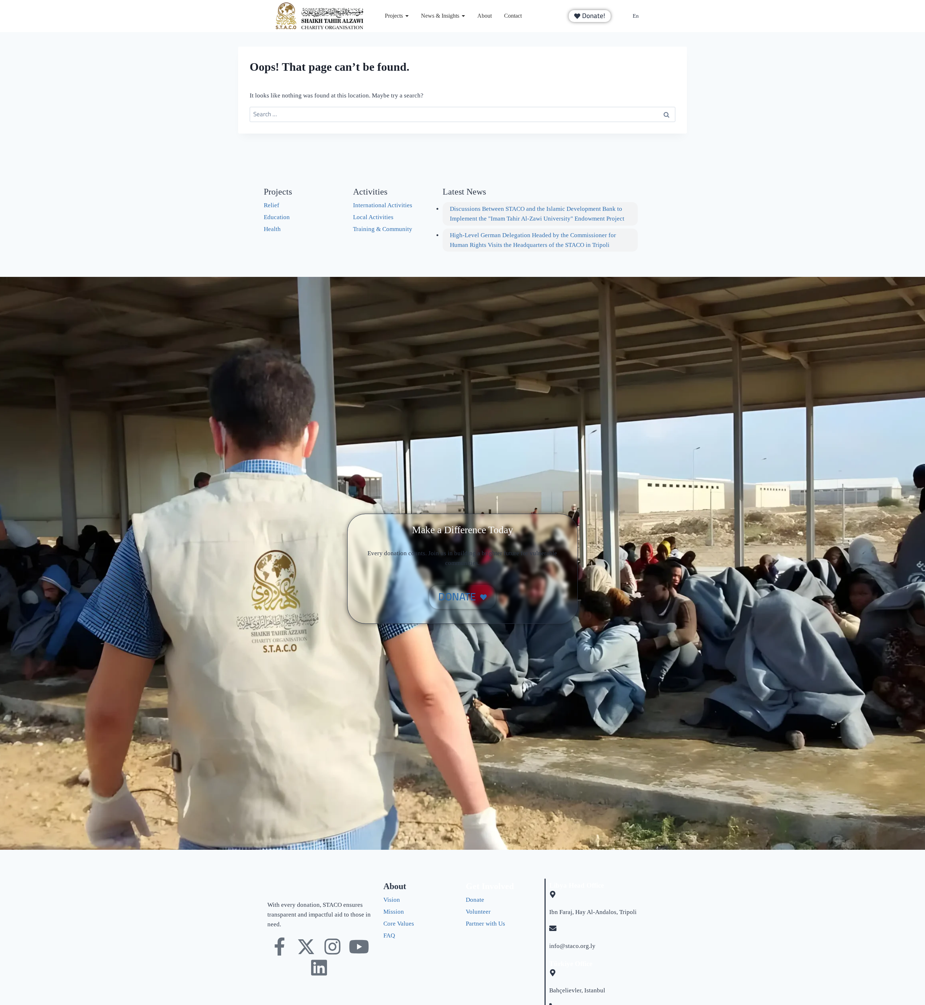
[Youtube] (359, 946)
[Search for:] (462, 114)
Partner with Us (485, 923)
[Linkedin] (319, 967)
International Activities (382, 205)
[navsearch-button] (546, 15)
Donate (475, 899)
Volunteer (478, 911)
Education (277, 217)
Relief (271, 205)
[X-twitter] (306, 946)
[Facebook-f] (280, 946)
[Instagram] (332, 946)
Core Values (398, 923)
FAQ (389, 935)
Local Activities (373, 217)
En (636, 16)
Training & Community (382, 229)
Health (272, 229)
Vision (391, 899)
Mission (393, 911)
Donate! (593, 16)
